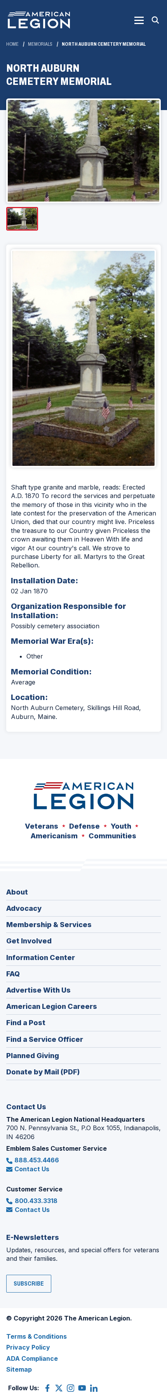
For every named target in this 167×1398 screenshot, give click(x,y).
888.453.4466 (36, 1160)
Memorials (40, 44)
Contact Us (31, 1169)
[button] (139, 20)
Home (12, 44)
